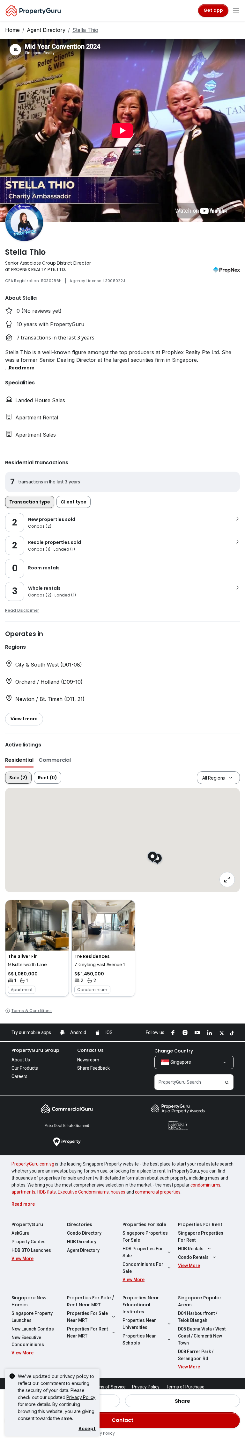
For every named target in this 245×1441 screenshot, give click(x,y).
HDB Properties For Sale (142, 1252)
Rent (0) (47, 777)
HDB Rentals (191, 1248)
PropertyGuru (27, 1224)
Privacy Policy (80, 1397)
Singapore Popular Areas (199, 1301)
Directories (79, 1224)
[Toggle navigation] (236, 10)
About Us (20, 1059)
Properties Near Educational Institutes (140, 1305)
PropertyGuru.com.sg (32, 1163)
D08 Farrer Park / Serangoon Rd (195, 1355)
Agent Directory (46, 30)
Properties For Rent (200, 1224)
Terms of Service (108, 1386)
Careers (19, 1076)
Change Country (173, 1051)
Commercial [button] (55, 760)
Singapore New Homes (29, 1301)
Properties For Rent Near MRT (87, 1332)
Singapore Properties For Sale (145, 1237)
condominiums (205, 1185)
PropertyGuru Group (35, 1050)
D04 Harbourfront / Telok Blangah (197, 1317)
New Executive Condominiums (27, 1341)
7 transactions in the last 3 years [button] (55, 337)
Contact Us (90, 1050)
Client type (73, 502)
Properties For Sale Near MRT (87, 1317)
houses (118, 1192)
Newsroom (88, 1059)
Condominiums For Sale (142, 1268)
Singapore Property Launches (32, 1317)
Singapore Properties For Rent (200, 1237)
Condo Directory (84, 1233)
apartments (23, 1192)
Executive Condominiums (83, 1192)
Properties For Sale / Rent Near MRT (90, 1301)
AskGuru (20, 1233)
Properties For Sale (144, 1224)
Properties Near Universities (139, 1324)
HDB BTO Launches (31, 1250)
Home (12, 30)
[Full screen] (227, 879)
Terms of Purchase (185, 1386)
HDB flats (46, 1192)
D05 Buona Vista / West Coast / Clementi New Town (202, 1335)
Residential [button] (19, 760)
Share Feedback (93, 1068)
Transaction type (29, 502)
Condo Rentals (193, 1257)
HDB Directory (81, 1241)
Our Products (24, 1068)
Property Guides (28, 1241)
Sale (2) (18, 777)
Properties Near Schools (139, 1339)
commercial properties (158, 1192)
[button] (21, 367)
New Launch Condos (32, 1328)
